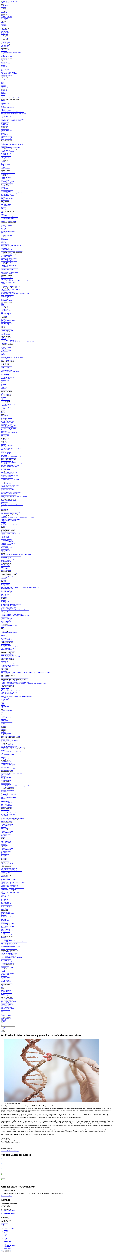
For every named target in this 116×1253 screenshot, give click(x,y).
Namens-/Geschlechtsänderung (8, 532)
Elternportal (3, 446)
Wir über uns (4, 166)
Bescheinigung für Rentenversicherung (10, 533)
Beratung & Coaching (6, 225)
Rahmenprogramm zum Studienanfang (10, 519)
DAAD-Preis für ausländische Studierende (11, 871)
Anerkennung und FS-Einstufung (9, 73)
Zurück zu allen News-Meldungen (10, 1151)
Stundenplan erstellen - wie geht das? (10, 524)
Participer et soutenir (6, 990)
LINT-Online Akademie (7, 998)
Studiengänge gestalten (6, 649)
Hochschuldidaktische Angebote (9, 632)
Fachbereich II (4, 66)
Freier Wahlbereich (5, 435)
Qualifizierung (4, 629)
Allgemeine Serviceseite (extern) (9, 265)
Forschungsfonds (5, 739)
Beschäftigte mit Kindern (7, 191)
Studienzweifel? (5, 549)
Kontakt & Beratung (6, 761)
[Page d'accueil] (5, 2)
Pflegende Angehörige (6, 194)
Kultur (2, 713)
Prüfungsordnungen (5, 560)
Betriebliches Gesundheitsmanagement (10, 147)
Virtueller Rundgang (6, 407)
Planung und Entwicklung (7, 295)
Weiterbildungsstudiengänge (8, 673)
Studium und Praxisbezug (7, 621)
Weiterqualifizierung (6, 825)
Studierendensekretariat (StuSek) (9, 258)
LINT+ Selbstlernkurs (6, 1007)
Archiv (2, 398)
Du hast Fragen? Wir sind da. (8, 608)
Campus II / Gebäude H (7, 337)
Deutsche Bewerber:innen (7, 489)
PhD (2, 503)
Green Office (4, 36)
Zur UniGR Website (6, 981)
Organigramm (4, 18)
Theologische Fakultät (6, 137)
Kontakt (3, 197)
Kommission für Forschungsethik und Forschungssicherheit (15, 785)
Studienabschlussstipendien (7, 869)
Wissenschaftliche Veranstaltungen (9, 740)
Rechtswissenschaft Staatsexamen (9, 428)
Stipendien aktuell (5, 583)
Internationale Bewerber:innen (8, 498)
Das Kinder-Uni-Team (6, 452)
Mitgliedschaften (5, 380)
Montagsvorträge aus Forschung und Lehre (11, 690)
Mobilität (3, 705)
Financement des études (6, 722)
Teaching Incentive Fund (7, 654)
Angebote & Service (6, 177)
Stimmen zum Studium (6, 366)
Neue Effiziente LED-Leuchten (8, 340)
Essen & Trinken (5, 706)
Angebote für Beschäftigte (7, 151)
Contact (2, 1224)
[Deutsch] (3, 1020)
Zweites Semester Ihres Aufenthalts (9, 885)
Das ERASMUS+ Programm (8, 951)
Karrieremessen (4, 617)
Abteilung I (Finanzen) (6, 235)
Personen (3, 106)
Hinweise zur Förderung (7, 744)
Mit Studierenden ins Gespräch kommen (11, 456)
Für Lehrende (4, 976)
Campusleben (4, 387)
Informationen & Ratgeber (7, 790)
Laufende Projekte (5, 334)
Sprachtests (3, 207)
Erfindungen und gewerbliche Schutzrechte (11, 773)
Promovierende (4, 828)
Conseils (3, 723)
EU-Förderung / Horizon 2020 (8, 956)
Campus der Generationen (7, 685)
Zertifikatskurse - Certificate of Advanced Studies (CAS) (15, 678)
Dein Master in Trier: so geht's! (8, 607)
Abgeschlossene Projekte (7, 343)
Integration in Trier (5, 960)
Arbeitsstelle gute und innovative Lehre (10, 289)
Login (2, 393)
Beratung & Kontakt (6, 872)
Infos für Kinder (5, 449)
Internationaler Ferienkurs (7, 934)
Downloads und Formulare (7, 107)
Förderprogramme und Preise (8, 651)
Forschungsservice (5, 290)
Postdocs (3, 837)
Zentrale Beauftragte (6, 219)
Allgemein (3, 80)
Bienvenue (3, 109)
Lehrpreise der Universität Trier (8, 655)
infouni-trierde (4, 1223)
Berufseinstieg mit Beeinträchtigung (9, 625)
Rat (1, 811)
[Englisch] (3, 1021)
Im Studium (3, 100)
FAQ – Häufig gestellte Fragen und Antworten (12, 888)
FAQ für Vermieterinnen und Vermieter (10, 892)
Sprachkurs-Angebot (6, 204)
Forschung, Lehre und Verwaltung (9, 949)
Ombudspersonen (5, 767)
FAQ (2, 506)
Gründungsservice (5, 774)
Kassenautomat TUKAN (7, 541)
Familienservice (4, 188)
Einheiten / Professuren (6, 130)
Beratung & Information (7, 824)
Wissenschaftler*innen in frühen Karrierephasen (12, 818)
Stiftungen (3, 757)
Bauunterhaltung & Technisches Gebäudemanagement (14, 280)
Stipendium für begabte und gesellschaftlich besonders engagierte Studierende (20, 587)
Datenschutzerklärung (6, 1018)
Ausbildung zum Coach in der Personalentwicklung (13, 681)
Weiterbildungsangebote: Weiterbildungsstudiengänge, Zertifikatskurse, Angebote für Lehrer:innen (25, 672)
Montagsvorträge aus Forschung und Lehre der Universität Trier (16, 696)
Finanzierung (4, 827)
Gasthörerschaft (4, 689)
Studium (3, 83)
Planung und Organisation (7, 926)
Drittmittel (3, 242)
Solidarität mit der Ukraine (7, 864)
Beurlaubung (4, 534)
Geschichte (3, 19)
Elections (3, 326)
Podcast (2, 22)
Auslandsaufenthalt (5, 566)
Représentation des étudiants (8, 210)
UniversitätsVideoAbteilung (8, 218)
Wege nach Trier (5, 861)
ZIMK (2, 143)
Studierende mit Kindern (7, 190)
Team (2, 817)
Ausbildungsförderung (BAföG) (9, 573)
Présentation (4, 12)
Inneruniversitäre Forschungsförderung (10, 736)
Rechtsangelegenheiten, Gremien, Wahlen (11, 52)
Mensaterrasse (4, 351)
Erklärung (3, 397)
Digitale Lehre (4, 637)
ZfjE (2, 105)
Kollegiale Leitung (5, 810)
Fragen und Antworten (6, 993)
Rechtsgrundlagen (5, 114)
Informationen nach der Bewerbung (9, 886)
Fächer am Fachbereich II (7, 70)
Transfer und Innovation (7, 297)
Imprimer (3, 994)
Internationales (4, 134)
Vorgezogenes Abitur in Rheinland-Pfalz (11, 492)
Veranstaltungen (5, 854)
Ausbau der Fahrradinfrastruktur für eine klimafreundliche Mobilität (17, 341)
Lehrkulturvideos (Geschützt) (8, 1008)
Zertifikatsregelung (5, 1010)
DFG (2, 753)
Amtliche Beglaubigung (7, 488)
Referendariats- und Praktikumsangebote (11, 120)
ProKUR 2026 (4, 124)
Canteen (6, 1231)
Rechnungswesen (5, 244)
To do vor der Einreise (6, 905)
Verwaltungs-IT (4, 299)
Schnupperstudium (5, 469)
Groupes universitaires (6, 710)
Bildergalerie (4, 442)
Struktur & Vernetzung (6, 807)
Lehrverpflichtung (5, 644)
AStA (2, 214)
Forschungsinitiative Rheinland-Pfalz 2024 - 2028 (13, 747)
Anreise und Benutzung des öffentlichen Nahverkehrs (14, 942)
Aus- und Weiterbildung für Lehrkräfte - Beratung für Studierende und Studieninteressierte (23, 683)
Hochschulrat (4, 316)
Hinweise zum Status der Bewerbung (10, 485)
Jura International (5, 103)
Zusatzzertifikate (5, 434)
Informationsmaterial (6, 959)
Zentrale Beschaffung (6, 246)
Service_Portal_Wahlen (6, 329)
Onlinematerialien (5, 699)
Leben (2, 700)
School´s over (4, 468)
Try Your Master (5, 601)
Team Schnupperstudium (7, 478)
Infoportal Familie (5, 185)
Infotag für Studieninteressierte (8, 458)
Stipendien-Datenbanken (7, 588)
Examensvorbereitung (6, 110)
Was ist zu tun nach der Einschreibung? (10, 512)
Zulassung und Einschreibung (8, 913)
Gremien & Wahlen (5, 306)
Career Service (4, 611)
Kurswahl (3, 881)
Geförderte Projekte (5, 374)
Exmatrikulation (5, 537)
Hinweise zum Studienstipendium (9, 746)
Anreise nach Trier (5, 402)
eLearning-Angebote (6, 795)
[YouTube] (6, 1251)
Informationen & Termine (7, 324)
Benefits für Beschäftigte (7, 269)
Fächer (2, 82)
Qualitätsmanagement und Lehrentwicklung (11, 665)
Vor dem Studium (5, 227)
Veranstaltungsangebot (6, 620)
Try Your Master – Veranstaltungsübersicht (11, 604)
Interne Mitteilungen (6, 394)
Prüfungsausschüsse (6, 557)
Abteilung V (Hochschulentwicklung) (10, 286)
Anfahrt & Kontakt (5, 400)
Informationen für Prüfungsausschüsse (10, 559)
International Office (5, 256)
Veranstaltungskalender (6, 390)
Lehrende (3, 229)
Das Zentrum (4, 202)
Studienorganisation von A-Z (8, 529)
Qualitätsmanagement (6, 296)
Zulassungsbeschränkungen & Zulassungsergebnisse (14, 496)
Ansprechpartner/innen (6, 249)
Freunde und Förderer (6, 454)
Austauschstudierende (6, 873)
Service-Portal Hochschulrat (8, 320)
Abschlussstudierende (6, 865)
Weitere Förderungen (6, 804)
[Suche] (1, 1024)
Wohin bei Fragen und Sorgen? (8, 520)
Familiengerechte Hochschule (8, 195)
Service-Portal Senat (6, 313)
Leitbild (2, 15)
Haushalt (3, 241)
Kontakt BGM (4, 154)
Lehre (2, 627)
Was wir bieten (4, 266)
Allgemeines (4, 167)
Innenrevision (4, 51)
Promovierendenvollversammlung (9, 812)
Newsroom (3, 776)
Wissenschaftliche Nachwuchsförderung (11, 751)
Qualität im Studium (6, 544)
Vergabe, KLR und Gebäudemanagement (11, 245)
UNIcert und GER (5, 205)
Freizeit (2, 707)
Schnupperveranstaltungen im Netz (9, 475)
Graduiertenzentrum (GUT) (7, 787)
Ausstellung (4, 25)
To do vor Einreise (5, 929)
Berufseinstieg (4, 622)
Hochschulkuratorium (6, 322)
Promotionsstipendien (6, 585)
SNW (2, 303)
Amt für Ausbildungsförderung (8, 253)
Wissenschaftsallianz (6, 375)
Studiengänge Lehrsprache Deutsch (9, 493)
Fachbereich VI (4, 126)
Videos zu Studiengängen (7, 461)
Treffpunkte (3, 719)
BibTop (2, 353)
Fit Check (3, 600)
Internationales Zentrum (6, 983)
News (2, 381)
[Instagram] (8, 1251)
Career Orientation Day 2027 (8, 618)
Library (5, 1230)
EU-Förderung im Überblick (8, 754)
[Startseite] (9, 1)
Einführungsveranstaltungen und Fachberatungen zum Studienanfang (18, 517)
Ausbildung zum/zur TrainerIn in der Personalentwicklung (15, 682)
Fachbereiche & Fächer (6, 56)
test (1, 1014)
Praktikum (3, 567)
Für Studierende (5, 974)
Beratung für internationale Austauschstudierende (13, 882)
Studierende (4, 228)
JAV (2, 171)
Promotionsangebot (5, 912)
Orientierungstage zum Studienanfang (10, 513)
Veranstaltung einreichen (7, 445)
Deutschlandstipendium (6, 370)
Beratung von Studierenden (7, 1004)
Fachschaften (4, 215)
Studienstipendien (5, 584)
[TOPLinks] (4, 319)
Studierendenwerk (5, 378)
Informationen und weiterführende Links (11, 768)
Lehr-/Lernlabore (5, 676)
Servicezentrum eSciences (7, 198)
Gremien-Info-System (6, 310)
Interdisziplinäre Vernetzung (8, 814)
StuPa (2, 212)
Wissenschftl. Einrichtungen (8, 231)
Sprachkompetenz (5, 1005)
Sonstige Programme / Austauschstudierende (12, 505)
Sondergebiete (4, 239)
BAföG (2, 117)
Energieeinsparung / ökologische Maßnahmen (12, 357)
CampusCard (4, 671)
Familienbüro (4, 146)
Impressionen (4, 41)
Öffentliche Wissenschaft (7, 693)
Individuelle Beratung (6, 634)
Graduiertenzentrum (6, 156)
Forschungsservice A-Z (6, 763)
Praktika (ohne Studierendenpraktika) (10, 272)
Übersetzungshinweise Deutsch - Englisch (11, 957)
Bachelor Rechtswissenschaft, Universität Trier (12, 112)
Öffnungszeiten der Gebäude (8, 543)
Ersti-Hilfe (3, 522)
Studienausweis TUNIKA (7, 547)
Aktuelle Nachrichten (6, 980)
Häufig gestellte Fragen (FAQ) (8, 944)
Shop (5, 1235)
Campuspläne (4, 405)
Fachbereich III (4, 76)
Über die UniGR (5, 966)
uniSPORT (3, 339)
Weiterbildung (4, 668)
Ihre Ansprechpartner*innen (8, 1213)
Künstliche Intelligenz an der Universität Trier (12, 144)
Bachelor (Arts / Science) (7, 422)
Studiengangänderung (6, 539)
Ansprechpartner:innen (6, 907)
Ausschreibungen (5, 248)
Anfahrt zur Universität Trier (8, 404)
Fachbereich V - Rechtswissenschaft (10, 97)
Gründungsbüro (5, 157)
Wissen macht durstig (6, 476)
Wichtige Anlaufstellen (6, 139)
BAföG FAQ (4, 577)
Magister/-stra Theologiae (7, 429)
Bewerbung (3, 480)
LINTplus (3, 662)
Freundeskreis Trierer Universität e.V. (10, 371)
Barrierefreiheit (4, 358)
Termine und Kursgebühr (7, 939)
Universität (3, 7)
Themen (3, 354)
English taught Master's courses (8, 425)
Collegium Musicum (6, 717)
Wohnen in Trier (5, 895)
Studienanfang (4, 509)
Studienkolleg (4, 502)
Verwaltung (3, 232)
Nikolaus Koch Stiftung (6, 742)
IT (4, 1232)
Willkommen (4, 986)
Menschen (3, 388)
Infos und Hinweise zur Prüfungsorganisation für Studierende (16, 554)
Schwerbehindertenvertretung (8, 173)
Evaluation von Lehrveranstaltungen (10, 646)
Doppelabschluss (5, 536)
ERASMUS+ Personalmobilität (8, 954)
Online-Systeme (5, 688)
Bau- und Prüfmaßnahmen (7, 330)
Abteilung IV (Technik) (6, 273)
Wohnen (3, 703)
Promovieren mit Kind (6, 803)
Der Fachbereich (5, 69)
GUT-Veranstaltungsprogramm (8, 794)
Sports (5, 1234)
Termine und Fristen (6, 903)
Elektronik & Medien (6, 279)
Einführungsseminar (6, 878)
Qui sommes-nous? (5, 991)
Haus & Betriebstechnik (7, 278)
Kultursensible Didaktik (6, 1003)
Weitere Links (4, 978)
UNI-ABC (3, 523)
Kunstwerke (4, 29)
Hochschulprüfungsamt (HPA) (8, 255)
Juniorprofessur (4, 845)
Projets (2, 987)
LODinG (3, 750)
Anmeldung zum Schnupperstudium (10, 479)
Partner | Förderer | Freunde (7, 360)
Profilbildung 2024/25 (6, 17)
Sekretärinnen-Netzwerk (7, 300)
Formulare (3, 578)
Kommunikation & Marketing (8, 292)
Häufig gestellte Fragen (6, 116)
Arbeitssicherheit (5, 49)
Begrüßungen (4, 516)
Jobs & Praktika (5, 720)
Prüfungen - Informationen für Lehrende (11, 556)
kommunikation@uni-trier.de (8, 1210)
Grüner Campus (5, 27)
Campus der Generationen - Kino (9, 692)
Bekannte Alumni (5, 368)
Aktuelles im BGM (5, 150)
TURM (2, 305)
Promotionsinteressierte (6, 821)
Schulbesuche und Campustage (8, 462)
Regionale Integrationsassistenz (8, 889)
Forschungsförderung (6, 733)
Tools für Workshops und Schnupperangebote (12, 463)
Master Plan (4, 597)
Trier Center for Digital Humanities (9, 217)
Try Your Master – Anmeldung (8, 605)
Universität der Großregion (7, 377)
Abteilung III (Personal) (6, 262)
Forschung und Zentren (6, 75)
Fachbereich (4, 62)
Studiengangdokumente (6, 645)
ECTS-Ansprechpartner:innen (8, 879)
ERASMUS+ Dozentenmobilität (9, 953)
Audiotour (3, 24)
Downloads (3, 1011)
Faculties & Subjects (9, 1228)
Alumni (2, 96)
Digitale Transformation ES (7, 663)
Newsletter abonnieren (6, 1196)
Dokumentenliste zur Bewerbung (9, 495)
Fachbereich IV (4, 88)
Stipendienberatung (5, 590)
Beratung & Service (5, 724)
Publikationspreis (5, 801)
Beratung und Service (6, 666)
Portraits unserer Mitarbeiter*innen (9, 268)
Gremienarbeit (4, 309)
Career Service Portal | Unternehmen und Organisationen (15, 615)
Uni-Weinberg (4, 38)
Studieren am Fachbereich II (8, 72)
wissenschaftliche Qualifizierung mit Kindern (12, 192)
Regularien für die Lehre (7, 641)
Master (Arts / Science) (6, 424)
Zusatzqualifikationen (6, 561)
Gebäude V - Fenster (6, 347)
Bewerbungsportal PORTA (7, 486)
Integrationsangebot (5, 902)
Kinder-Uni (3, 439)
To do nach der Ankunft (7, 906)
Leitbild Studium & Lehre (7, 639)
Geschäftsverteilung (5, 45)
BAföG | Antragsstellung (7, 576)
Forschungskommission (6, 784)
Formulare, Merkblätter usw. (8, 282)
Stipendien (3, 580)
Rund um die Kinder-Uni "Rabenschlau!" (11, 448)
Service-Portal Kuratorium (7, 323)
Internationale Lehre (6, 638)
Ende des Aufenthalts (6, 883)
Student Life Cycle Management (9, 261)
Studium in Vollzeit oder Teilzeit (9, 432)
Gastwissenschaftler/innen (7, 923)
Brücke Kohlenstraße (6, 350)
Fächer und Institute (5, 63)
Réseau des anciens (5, 363)
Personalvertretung (5, 168)
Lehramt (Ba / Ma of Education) (9, 427)
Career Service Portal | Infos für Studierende (12, 614)
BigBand (3, 716)
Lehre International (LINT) (7, 995)
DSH (2, 208)
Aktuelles (3, 79)
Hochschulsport (4, 158)
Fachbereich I (4, 59)
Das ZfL (3, 224)
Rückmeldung (4, 546)
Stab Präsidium (4, 46)
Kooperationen (4, 815)
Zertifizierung (4, 635)
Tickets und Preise (5, 164)
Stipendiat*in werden (6, 595)
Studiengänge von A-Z (6, 418)
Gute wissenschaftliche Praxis (8, 764)
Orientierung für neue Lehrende (8, 648)
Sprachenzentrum (5, 200)
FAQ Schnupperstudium (7, 473)
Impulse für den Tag (6, 153)
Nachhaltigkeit (4, 34)
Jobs (2, 271)
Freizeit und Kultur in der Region (9, 943)
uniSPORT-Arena (5, 349)
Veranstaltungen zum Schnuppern (9, 472)
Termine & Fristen (5, 550)
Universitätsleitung (5, 42)
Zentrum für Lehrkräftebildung (8, 221)
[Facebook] (2, 1251)
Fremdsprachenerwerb (6, 564)
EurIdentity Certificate (6, 977)
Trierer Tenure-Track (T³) (7, 805)
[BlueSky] (4, 1251)
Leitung (2, 238)
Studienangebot (4, 102)
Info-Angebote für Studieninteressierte (10, 465)
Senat (2, 312)
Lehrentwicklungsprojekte (7, 658)
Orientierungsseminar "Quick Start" (9, 868)
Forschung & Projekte (6, 136)
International (4, 855)
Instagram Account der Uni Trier (9, 466)
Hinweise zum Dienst (6, 483)
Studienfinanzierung (6, 570)
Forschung (3, 86)
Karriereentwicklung (6, 834)
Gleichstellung (4, 174)
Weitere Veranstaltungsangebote (8, 797)
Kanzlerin (3, 55)
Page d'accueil (4, 5)
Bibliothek (3, 141)
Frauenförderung (5, 180)
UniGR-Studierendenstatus (7, 973)
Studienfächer (4, 431)
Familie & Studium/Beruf (7, 183)
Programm (3, 444)
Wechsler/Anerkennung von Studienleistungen (12, 119)
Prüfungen (3, 65)
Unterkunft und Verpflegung (8, 940)
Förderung (3, 798)
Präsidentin (3, 53)
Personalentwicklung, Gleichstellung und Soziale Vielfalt (15, 293)
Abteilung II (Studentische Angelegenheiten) (12, 251)
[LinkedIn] (11, 1251)
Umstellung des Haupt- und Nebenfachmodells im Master (15, 610)
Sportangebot (4, 163)
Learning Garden (5, 32)
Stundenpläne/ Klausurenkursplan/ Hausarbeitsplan (13, 113)
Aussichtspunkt (4, 31)
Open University (5, 698)
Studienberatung (5, 900)
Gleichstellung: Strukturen (7, 181)
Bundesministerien (5, 756)
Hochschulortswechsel (6, 540)
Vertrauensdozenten (5, 783)
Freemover (3, 896)
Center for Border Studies (7, 967)
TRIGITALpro (4, 661)
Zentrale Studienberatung (7, 259)
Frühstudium (4, 455)
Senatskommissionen (6, 314)
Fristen (2, 507)
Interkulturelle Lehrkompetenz (8, 1001)
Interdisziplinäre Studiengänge (8, 421)
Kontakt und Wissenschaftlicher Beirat (10, 946)
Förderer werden (5, 594)
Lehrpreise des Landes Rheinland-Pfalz (10, 656)
